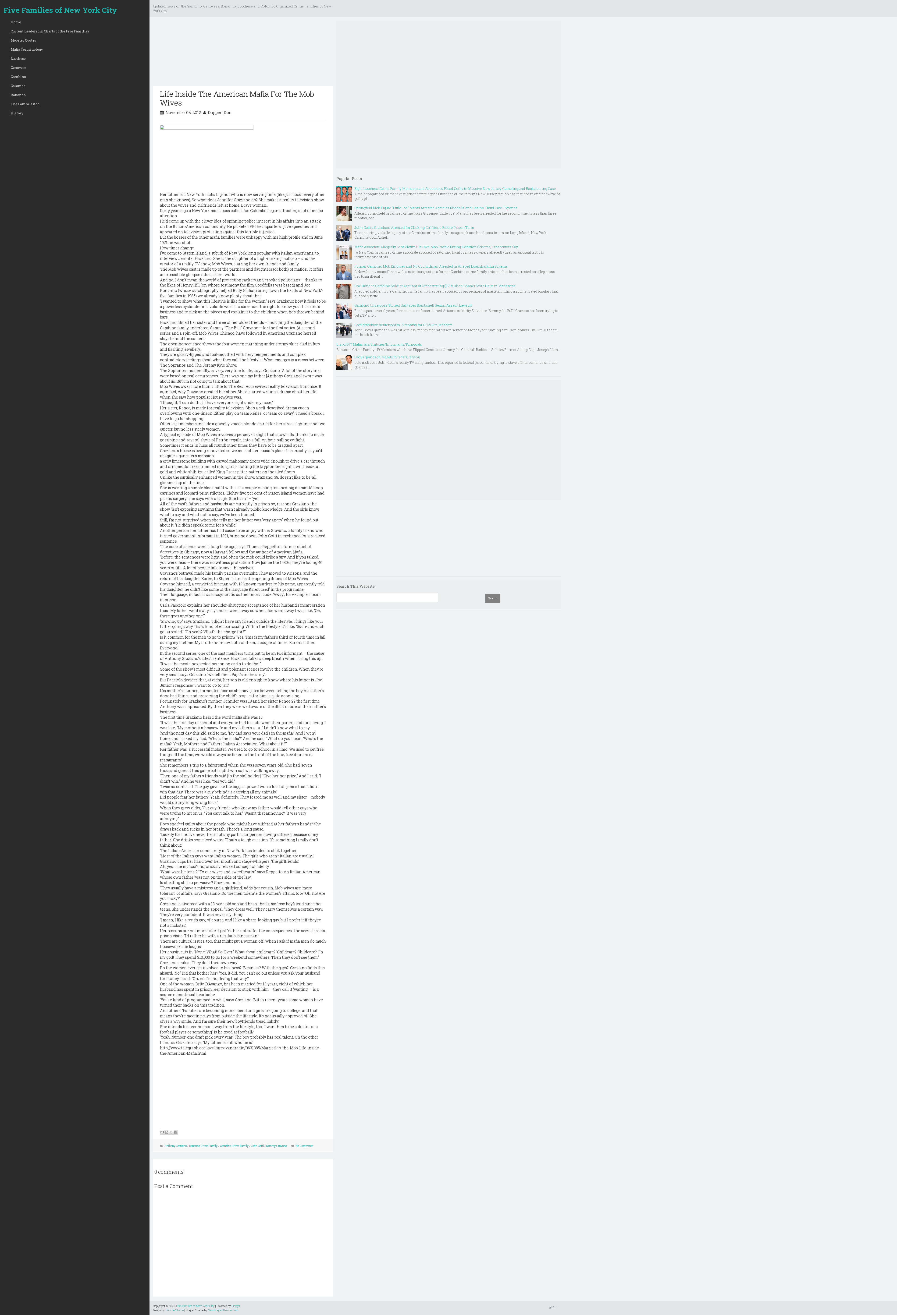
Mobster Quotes (23, 40)
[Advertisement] (243, 53)
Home (16, 22)
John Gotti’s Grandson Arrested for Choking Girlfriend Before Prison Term (414, 227)
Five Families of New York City (60, 10)
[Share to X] (171, 1132)
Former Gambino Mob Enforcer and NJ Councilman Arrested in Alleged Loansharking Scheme (431, 266)
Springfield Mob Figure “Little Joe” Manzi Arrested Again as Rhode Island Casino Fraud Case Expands (435, 208)
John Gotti (257, 1146)
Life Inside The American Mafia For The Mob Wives (237, 98)
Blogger (235, 1306)
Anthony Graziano (175, 1146)
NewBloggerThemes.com (223, 1310)
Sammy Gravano (276, 1146)
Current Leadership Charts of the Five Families (50, 31)
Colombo (18, 86)
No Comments (304, 1146)
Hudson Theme (174, 1310)
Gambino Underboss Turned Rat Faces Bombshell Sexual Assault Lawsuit (413, 305)
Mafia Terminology (27, 49)
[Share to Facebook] (175, 1132)
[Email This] (162, 1132)
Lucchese (18, 58)
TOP (554, 1307)
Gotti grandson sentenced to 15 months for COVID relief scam (403, 325)
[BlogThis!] (166, 1132)
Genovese (18, 67)
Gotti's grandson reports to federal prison (387, 357)
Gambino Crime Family (234, 1146)
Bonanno (18, 95)
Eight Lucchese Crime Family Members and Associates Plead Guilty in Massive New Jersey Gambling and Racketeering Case (455, 188)
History (17, 113)
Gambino (18, 76)
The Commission (25, 104)
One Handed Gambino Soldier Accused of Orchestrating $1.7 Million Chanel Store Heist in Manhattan (435, 286)
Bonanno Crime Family (203, 1146)
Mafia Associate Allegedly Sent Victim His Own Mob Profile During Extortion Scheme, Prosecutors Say (436, 247)
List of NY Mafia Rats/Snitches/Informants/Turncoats (379, 344)
